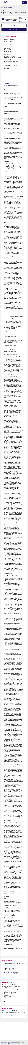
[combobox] (14, 78)
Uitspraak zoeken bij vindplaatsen (11, 973)
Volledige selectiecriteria (8, 1001)
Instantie (6, 39)
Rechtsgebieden (7, 52)
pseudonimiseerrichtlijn (11, 20)
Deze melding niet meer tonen (20, 19)
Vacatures (2, 1043)
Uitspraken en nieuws (8, 7)
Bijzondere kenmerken (6, 57)
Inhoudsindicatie (7, 59)
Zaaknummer (7, 48)
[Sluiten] (25, 19)
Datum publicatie (6, 45)
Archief (6, 1043)
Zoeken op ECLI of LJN (9, 969)
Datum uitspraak (6, 42)
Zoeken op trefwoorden (9, 968)
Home (2, 7)
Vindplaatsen (7, 68)
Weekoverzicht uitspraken (8, 1015)
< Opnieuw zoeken (14, 25)
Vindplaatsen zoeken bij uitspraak (11, 972)
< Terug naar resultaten (14, 29)
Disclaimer (9, 1043)
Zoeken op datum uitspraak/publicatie (12, 967)
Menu (24, 2)
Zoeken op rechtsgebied (9, 971)
